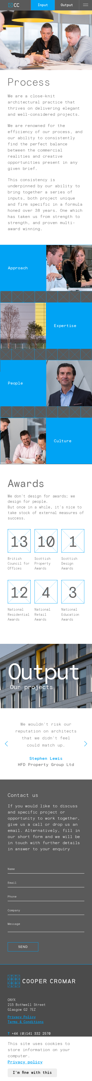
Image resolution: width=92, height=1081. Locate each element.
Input (43, 5)
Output (67, 5)
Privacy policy (25, 1062)
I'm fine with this (32, 1073)
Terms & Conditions (26, 1022)
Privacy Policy (22, 1017)
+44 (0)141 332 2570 (29, 1034)
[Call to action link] (46, 676)
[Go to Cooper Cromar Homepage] (14, 5)
